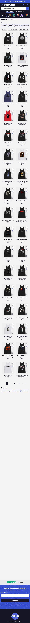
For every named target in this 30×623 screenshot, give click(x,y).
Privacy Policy (18, 603)
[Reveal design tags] (12, 43)
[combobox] (13, 8)
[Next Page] (25, 383)
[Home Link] (9, 5)
